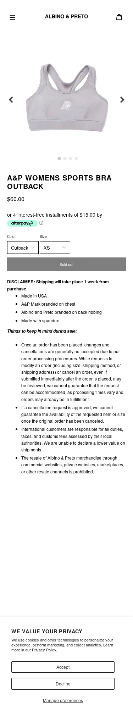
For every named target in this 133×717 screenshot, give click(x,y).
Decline (63, 683)
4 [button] (76, 158)
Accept (63, 667)
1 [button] (59, 158)
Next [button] (122, 100)
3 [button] (70, 158)
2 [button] (65, 158)
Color (11, 236)
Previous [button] (10, 100)
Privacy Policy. (44, 649)
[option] (66, 99)
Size (43, 236)
